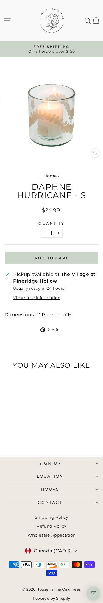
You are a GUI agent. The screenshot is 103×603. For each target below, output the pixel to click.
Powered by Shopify (51, 598)
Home (50, 175)
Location (50, 476)
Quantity (51, 223)
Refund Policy (51, 526)
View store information (36, 298)
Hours (50, 489)
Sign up (50, 463)
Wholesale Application (51, 535)
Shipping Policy (51, 517)
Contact (50, 502)
